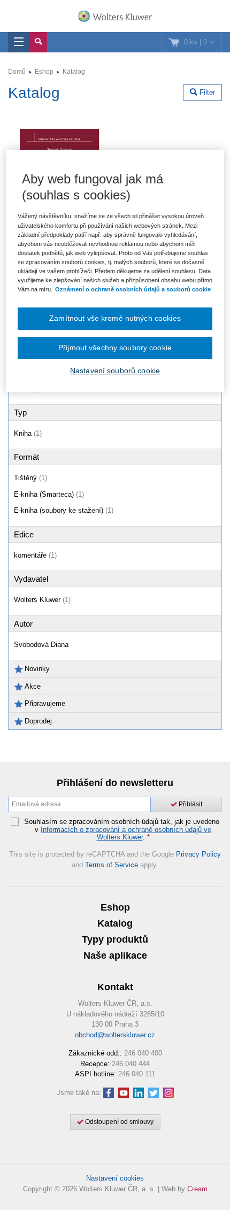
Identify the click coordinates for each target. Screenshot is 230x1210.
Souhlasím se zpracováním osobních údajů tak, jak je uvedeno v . (121, 829)
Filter (206, 92)
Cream (197, 1189)
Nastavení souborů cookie (115, 370)
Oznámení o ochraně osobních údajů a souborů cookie (133, 289)
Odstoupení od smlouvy (118, 1122)
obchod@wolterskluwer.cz (115, 1035)
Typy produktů (115, 939)
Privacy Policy (198, 854)
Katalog (74, 71)
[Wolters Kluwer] (115, 17)
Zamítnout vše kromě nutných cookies (115, 318)
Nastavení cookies (115, 1178)
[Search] (38, 42)
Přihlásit (189, 804)
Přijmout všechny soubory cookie (115, 347)
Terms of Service (111, 865)
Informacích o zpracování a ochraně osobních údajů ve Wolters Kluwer (126, 833)
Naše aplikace (115, 955)
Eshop (44, 71)
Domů (17, 71)
